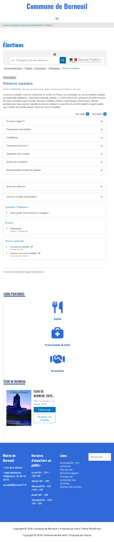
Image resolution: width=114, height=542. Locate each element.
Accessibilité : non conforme (69, 464)
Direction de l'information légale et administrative (24, 272)
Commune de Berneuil (57, 6)
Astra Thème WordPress (87, 528)
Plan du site (66, 469)
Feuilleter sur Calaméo (44, 418)
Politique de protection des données (68, 480)
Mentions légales (69, 473)
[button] (54, 121)
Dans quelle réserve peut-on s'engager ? (30, 213)
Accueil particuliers (13, 68)
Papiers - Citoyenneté (35, 68)
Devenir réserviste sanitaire (24, 253)
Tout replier (80, 114)
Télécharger (44, 409)
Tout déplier (97, 114)
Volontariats (54, 68)
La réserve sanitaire (20, 246)
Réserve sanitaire (71, 68)
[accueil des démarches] (54, 53)
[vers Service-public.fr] (85, 60)
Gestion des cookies (71, 486)
